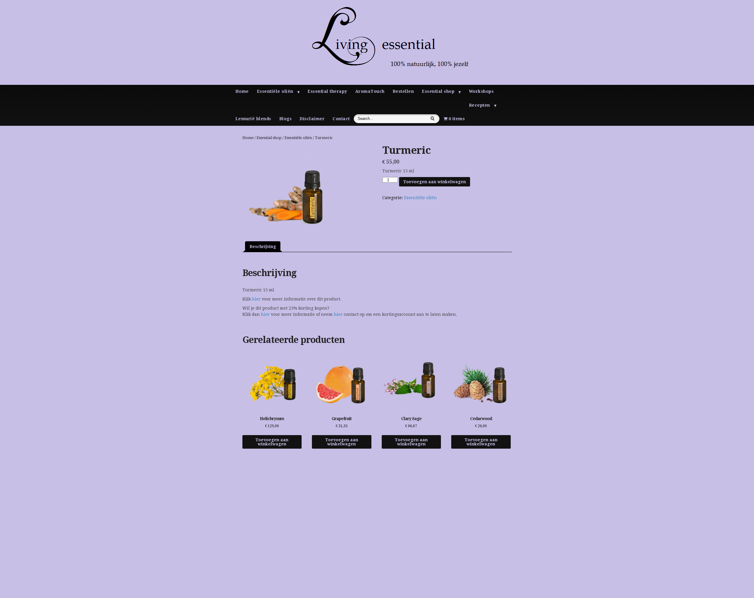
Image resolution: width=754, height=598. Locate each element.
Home (242, 91)
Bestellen (403, 91)
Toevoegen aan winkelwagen (434, 181)
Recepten (479, 105)
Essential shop (438, 91)
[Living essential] (381, 83)
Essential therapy (327, 91)
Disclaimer (312, 118)
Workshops (481, 91)
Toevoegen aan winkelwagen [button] (271, 441)
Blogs (285, 118)
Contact (341, 118)
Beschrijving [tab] (262, 246)
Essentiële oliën (275, 91)
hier (256, 299)
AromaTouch (370, 91)
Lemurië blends (253, 118)
